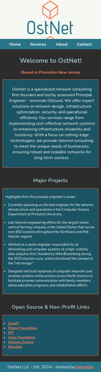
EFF (11, 332)
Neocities (15, 347)
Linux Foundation (21, 337)
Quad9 (13, 323)
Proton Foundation (22, 328)
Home (15, 44)
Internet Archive (21, 342)
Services (38, 44)
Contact (84, 44)
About (62, 44)
